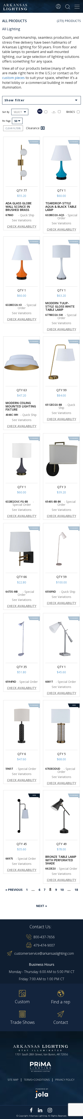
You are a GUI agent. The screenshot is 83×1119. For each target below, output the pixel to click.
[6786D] (21, 162)
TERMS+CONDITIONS (37, 1080)
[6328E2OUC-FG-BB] (21, 459)
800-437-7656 (44, 937)
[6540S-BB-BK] (61, 459)
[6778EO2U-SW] (61, 262)
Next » (41, 906)
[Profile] (58, 6)
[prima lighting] (41, 1067)
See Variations (21, 220)
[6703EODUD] (61, 726)
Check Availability (21, 226)
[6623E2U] (61, 816)
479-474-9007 (44, 945)
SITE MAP (12, 1080)
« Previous (14, 890)
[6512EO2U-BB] (61, 362)
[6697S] (21, 816)
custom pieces (13, 77)
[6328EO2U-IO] (21, 262)
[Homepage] (15, 7)
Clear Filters (13, 128)
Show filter (14, 100)
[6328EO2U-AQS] (61, 162)
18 (76, 890)
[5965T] (21, 726)
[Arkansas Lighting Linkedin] (40, 1110)
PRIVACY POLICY (64, 1080)
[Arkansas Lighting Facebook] (31, 1110)
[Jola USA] (41, 1093)
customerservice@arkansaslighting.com (44, 953)
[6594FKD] (21, 639)
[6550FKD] (61, 549)
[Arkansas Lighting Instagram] (49, 1110)
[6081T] (61, 639)
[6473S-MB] (21, 549)
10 (62, 890)
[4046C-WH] (21, 362)
